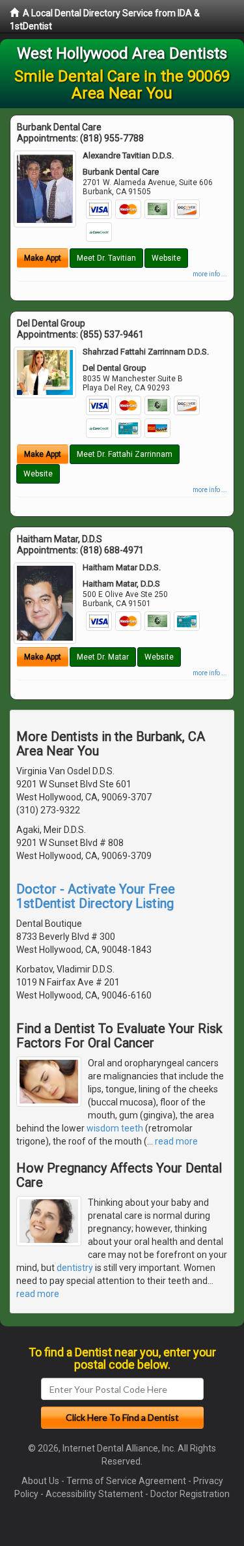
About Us (40, 1481)
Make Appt (42, 258)
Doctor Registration (190, 1494)
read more (176, 1141)
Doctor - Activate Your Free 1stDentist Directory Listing (95, 896)
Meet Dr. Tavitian (106, 258)
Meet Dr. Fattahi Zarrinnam (124, 454)
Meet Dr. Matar (103, 657)
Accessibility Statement (94, 1494)
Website (166, 258)
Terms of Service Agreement (126, 1481)
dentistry (75, 1267)
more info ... (210, 274)
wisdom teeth (115, 1128)
